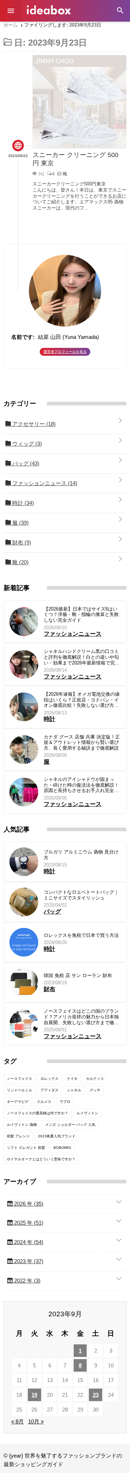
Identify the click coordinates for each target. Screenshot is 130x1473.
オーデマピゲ (18, 1102)
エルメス (44, 1102)
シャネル (74, 1090)
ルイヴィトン (87, 1113)
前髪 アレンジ (18, 1136)
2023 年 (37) (28, 1261)
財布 (21, 542)
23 (96, 1395)
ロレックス (49, 1079)
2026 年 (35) (28, 1204)
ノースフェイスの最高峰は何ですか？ (37, 1113)
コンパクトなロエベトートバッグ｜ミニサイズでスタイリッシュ (81, 895)
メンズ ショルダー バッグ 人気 (70, 1125)
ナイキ (72, 1079)
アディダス (49, 1090)
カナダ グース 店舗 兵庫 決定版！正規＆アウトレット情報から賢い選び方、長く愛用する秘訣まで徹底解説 (82, 742)
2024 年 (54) (28, 1242)
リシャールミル (19, 1090)
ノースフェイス (19, 1079)
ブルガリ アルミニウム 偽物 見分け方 (81, 854)
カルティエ (95, 1079)
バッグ (25, 463)
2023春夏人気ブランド (56, 1136)
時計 (22, 503)
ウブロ (65, 1102)
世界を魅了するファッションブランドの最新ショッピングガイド (49, 10)
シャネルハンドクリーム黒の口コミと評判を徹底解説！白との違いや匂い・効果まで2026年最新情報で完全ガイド (82, 657)
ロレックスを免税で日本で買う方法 (81, 935)
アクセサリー (33, 424)
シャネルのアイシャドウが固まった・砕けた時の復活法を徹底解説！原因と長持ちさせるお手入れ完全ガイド (81, 785)
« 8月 (17, 1421)
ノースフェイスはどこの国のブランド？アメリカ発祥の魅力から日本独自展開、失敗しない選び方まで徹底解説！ (81, 1016)
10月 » (36, 1421)
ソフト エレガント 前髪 (26, 1148)
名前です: (23, 337)
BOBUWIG (62, 1148)
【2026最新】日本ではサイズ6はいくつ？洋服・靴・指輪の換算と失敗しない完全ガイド (81, 614)
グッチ (95, 1090)
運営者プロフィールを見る (65, 352)
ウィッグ (26, 444)
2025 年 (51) (28, 1223)
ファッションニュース (44, 483)
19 (34, 1395)
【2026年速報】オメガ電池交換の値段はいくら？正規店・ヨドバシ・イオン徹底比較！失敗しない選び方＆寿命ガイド (82, 699)
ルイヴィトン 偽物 (22, 1125)
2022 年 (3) (26, 1281)
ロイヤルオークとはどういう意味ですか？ (41, 1159)
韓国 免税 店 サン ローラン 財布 (78, 975)
